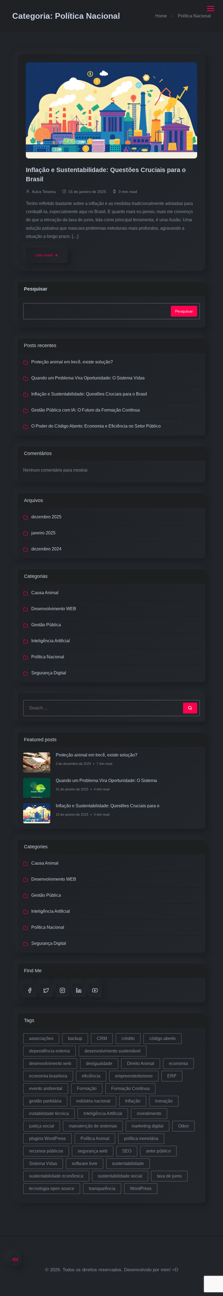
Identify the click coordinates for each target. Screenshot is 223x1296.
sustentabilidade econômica (56, 1176)
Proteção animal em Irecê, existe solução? (72, 362)
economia (178, 1063)
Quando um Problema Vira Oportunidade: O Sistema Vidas (88, 378)
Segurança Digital (48, 673)
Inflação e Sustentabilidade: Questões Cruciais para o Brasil (106, 174)
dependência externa (49, 1051)
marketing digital (147, 1126)
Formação (87, 1088)
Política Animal (94, 1138)
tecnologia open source (51, 1188)
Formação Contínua (130, 1088)
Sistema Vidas (43, 1163)
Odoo (183, 1126)
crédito (128, 1038)
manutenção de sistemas (93, 1126)
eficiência (91, 1076)
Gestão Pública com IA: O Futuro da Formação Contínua (85, 410)
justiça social (41, 1126)
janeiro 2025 (43, 533)
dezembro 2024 (46, 549)
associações (41, 1038)
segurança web (92, 1151)
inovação (164, 1101)
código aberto (162, 1038)
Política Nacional (47, 657)
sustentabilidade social (120, 1176)
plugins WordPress (47, 1138)
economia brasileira (48, 1076)
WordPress (140, 1188)
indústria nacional (93, 1101)
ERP (171, 1076)
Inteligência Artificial (50, 640)
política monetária (141, 1138)
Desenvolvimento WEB (53, 608)
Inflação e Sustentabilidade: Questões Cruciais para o (107, 805)
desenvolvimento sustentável (113, 1051)
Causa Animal (44, 592)
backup (75, 1038)
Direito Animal (140, 1063)
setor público (158, 1151)
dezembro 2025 (46, 517)
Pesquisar (35, 289)
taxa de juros (169, 1176)
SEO (126, 1151)
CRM (102, 1038)
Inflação (132, 1101)
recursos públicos (46, 1151)
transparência (102, 1188)
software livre (84, 1163)
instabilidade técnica (49, 1113)
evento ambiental (45, 1088)
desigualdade (99, 1063)
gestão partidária (45, 1101)
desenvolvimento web (50, 1063)
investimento (149, 1113)
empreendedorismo (134, 1076)
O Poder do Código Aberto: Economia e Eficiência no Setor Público (96, 426)
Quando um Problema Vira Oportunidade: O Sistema (106, 780)
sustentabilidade (128, 1163)
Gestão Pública (46, 624)
